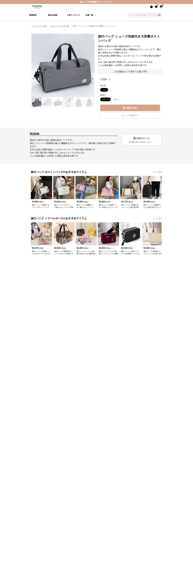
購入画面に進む (130, 108)
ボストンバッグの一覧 (60, 26)
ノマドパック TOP (39, 26)
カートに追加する (130, 115)
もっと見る (157, 172)
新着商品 (33, 15)
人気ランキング (73, 15)
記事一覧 (89, 15)
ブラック (105, 99)
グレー (116, 99)
